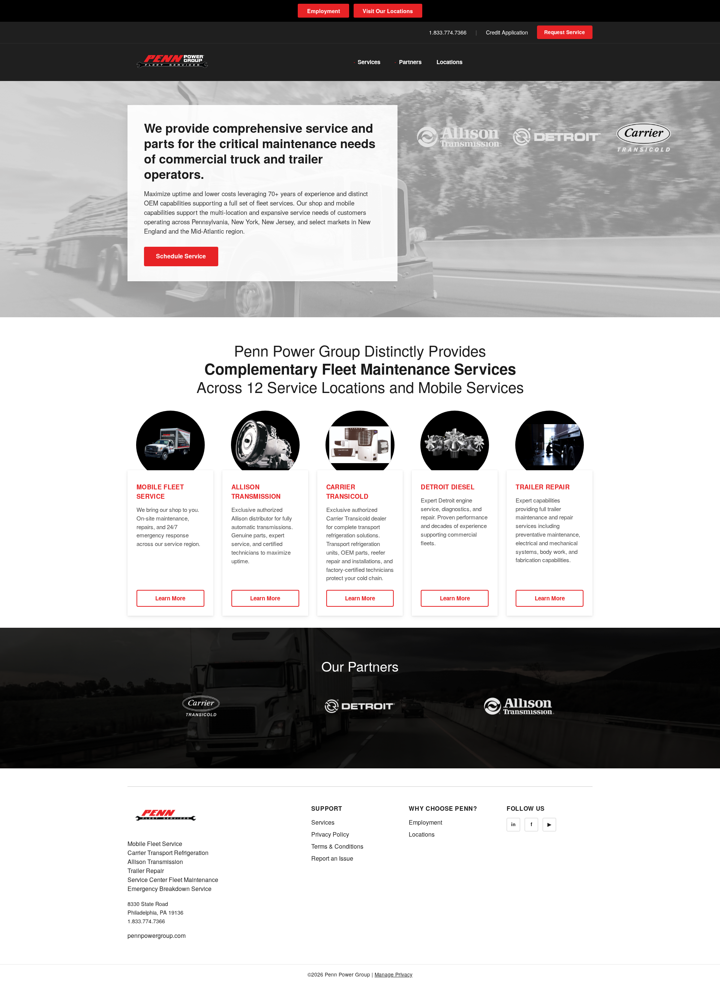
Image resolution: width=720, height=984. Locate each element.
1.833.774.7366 (447, 32)
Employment (323, 11)
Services (369, 62)
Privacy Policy (330, 834)
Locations (449, 62)
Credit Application (507, 32)
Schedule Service (181, 256)
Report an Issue (332, 858)
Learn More (170, 598)
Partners (410, 62)
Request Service (564, 32)
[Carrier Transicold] (201, 706)
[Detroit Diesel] (360, 706)
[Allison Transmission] (519, 706)
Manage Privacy (393, 974)
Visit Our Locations (388, 11)
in (513, 824)
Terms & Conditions (337, 846)
